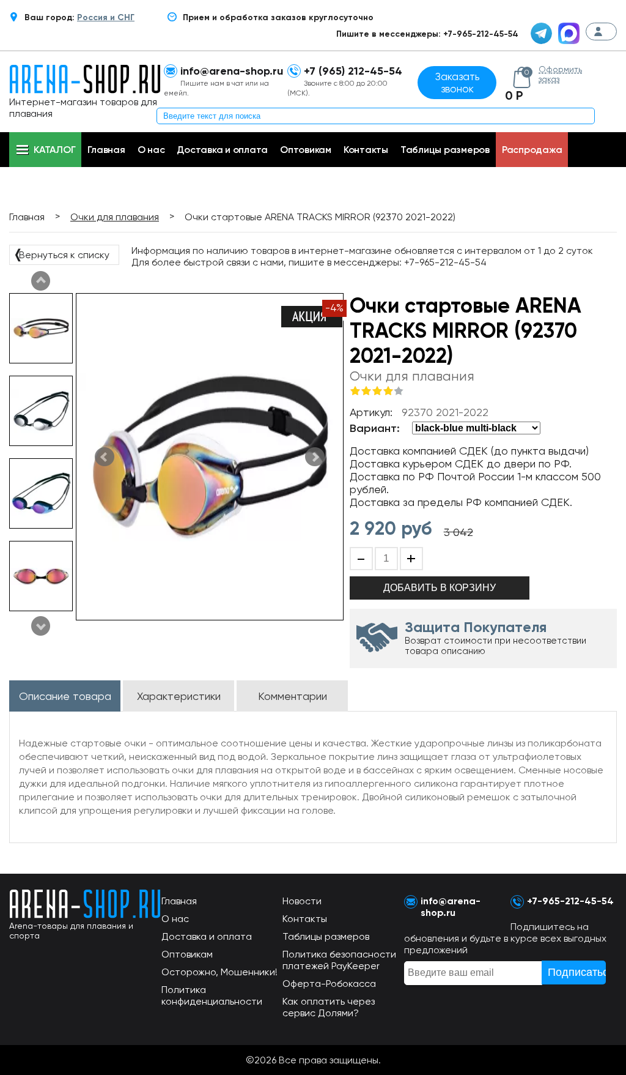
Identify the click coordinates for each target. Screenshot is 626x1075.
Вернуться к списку (61, 254)
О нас (151, 149)
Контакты (366, 149)
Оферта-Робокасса (329, 983)
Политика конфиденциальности (211, 995)
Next (41, 281)
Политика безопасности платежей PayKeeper (339, 960)
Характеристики (179, 696)
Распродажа (532, 149)
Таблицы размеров (445, 149)
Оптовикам (305, 149)
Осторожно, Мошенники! (219, 972)
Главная (106, 149)
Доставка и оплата (222, 149)
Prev (41, 626)
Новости (302, 901)
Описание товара (65, 696)
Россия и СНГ (105, 17)
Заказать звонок (457, 82)
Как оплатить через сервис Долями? (328, 1007)
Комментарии (292, 696)
